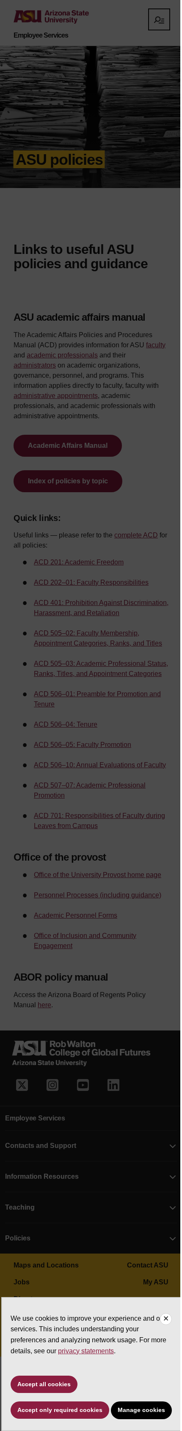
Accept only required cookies (59, 1409)
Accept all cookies (44, 1384)
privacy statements (86, 1351)
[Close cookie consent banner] (166, 1319)
